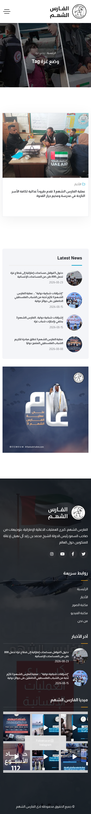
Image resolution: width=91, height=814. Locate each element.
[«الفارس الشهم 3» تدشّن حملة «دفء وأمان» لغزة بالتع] (74, 756)
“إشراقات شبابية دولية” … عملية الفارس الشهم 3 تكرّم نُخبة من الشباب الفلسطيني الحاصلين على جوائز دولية (38, 297)
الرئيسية (51, 53)
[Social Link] (83, 554)
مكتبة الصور (80, 605)
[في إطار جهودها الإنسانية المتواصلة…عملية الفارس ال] (16, 727)
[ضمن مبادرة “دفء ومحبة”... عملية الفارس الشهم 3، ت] (45, 756)
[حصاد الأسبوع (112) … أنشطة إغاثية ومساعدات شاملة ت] (16, 756)
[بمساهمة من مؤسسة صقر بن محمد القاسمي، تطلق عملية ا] (74, 727)
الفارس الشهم (26, 806)
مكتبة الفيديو (79, 613)
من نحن (82, 621)
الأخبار (77, 184)
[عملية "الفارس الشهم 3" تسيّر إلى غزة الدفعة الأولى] (45, 727)
